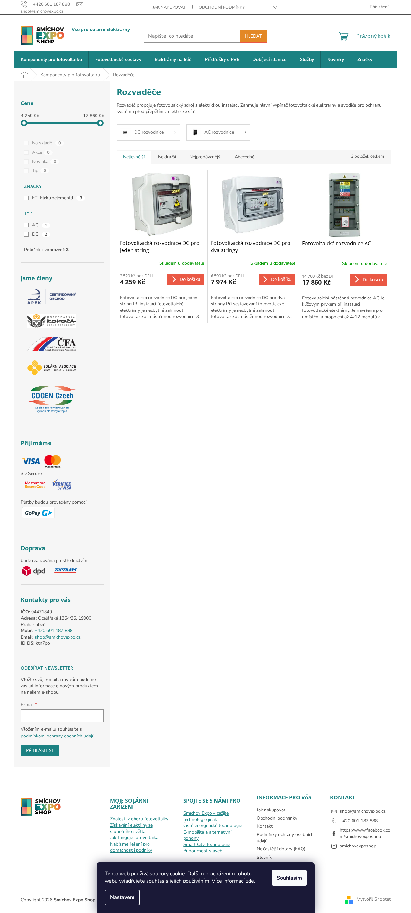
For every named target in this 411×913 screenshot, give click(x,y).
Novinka (44, 161)
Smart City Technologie (206, 844)
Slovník (264, 857)
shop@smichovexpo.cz (57, 637)
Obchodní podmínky (222, 7)
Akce (41, 152)
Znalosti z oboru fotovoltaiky (139, 819)
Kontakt (265, 826)
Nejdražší (167, 157)
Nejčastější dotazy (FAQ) (281, 849)
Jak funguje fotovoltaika (134, 837)
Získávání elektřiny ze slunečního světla (131, 828)
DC (39, 234)
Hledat (253, 36)
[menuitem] (51, 59)
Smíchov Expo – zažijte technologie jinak (206, 816)
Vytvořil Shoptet (374, 899)
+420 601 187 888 (53, 630)
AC (39, 225)
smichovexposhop (358, 846)
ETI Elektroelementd (57, 198)
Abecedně (244, 157)
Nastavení (122, 897)
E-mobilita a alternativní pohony (207, 835)
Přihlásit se (40, 750)
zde (250, 880)
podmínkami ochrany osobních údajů (58, 736)
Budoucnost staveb (202, 851)
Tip (39, 170)
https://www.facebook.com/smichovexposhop (365, 833)
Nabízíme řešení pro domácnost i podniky (131, 847)
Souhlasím (289, 878)
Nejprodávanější (205, 157)
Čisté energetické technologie (212, 825)
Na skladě (46, 143)
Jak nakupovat (169, 7)
